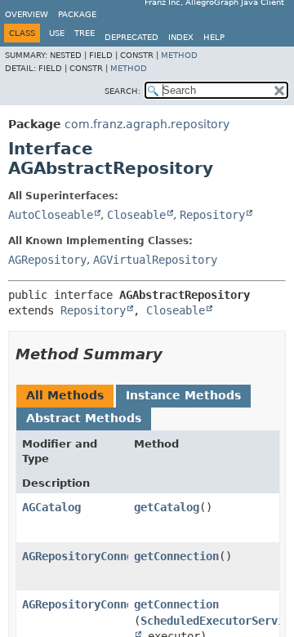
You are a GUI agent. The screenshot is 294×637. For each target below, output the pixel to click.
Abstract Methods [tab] (83, 418)
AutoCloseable (50, 214)
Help (214, 37)
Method (179, 55)
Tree (84, 33)
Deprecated (131, 37)
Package (77, 14)
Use (57, 33)
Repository (212, 214)
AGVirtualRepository (155, 259)
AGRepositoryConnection (94, 556)
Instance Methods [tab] (183, 395)
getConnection (176, 556)
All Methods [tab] (65, 395)
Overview (26, 14)
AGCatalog (51, 507)
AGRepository (47, 259)
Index (181, 37)
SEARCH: (122, 91)
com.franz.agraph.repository (147, 124)
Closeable (136, 214)
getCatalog (166, 507)
